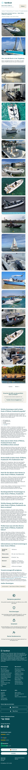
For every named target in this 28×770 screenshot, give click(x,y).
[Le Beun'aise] (14, 27)
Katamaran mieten (19, 674)
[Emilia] (14, 280)
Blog (2, 685)
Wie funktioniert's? (19, 693)
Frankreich (3, 695)
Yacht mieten (18, 671)
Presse (2, 681)
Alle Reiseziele (4, 699)
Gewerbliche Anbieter (6, 675)
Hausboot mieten (19, 677)
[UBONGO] (14, 111)
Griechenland (4, 698)
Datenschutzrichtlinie (19, 757)
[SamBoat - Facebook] (2, 726)
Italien (2, 696)
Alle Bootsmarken (19, 684)
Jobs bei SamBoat (5, 670)
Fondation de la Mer (5, 682)
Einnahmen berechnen (6, 674)
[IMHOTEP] (14, 243)
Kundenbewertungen (6, 680)
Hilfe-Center (18, 692)
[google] (4, 738)
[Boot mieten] (7, 3)
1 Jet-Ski (5, 424)
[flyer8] (14, 74)
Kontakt (17, 695)
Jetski (22, 563)
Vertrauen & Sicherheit (6, 673)
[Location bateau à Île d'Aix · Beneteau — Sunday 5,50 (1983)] (14, 130)
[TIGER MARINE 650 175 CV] (14, 205)
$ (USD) (13, 753)
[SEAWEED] (14, 149)
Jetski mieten (18, 675)
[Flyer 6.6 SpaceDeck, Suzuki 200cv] (14, 299)
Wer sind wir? (4, 668)
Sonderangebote (19, 682)
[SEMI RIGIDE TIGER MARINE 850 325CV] (14, 186)
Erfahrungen (4, 684)
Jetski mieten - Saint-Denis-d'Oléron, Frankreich (13, 586)
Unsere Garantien (5, 671)
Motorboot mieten (19, 668)
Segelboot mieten (19, 673)
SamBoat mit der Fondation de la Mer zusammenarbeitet (14, 578)
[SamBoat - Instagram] (5, 726)
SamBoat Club (4, 678)
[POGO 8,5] (14, 46)
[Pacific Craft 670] (14, 261)
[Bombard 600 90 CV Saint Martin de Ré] (14, 318)
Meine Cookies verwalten (21, 696)
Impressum (3, 757)
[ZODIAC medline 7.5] (14, 168)
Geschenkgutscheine (6, 677)
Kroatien (3, 692)
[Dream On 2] (14, 355)
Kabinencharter (18, 681)
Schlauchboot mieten (20, 670)
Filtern (22, 6)
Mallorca (3, 693)
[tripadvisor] (5, 743)
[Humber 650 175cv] (14, 224)
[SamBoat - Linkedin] (8, 726)
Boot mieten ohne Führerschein (19, 679)
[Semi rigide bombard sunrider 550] (14, 93)
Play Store (15, 711)
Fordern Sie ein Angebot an (14, 400)
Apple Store (15, 707)
